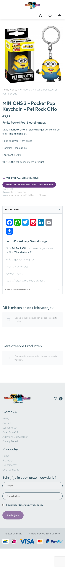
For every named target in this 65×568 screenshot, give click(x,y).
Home (5, 89)
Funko (16, 195)
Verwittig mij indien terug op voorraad (29, 184)
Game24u (10, 412)
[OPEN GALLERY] (32, 55)
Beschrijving (12, 209)
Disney (10, 195)
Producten (10, 449)
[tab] (32, 209)
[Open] (50, 16)
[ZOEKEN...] (40, 16)
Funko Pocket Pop (18, 192)
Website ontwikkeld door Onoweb (44, 533)
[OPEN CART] (59, 16)
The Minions (40, 195)
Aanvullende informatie (17, 289)
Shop (14, 89)
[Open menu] (5, 16)
